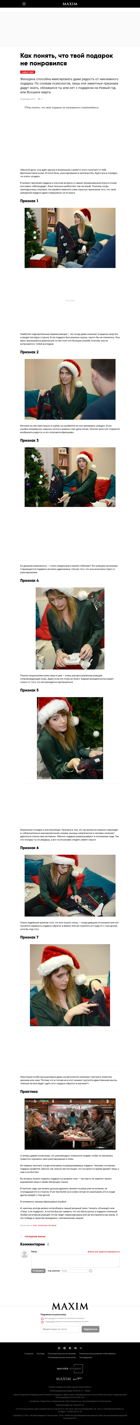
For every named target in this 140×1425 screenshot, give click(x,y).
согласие (51, 1318)
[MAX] (59, 1348)
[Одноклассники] (81, 1348)
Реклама (41, 1353)
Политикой (50, 1322)
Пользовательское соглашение (62, 1353)
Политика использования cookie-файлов (97, 1353)
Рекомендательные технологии (62, 1357)
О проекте (28, 1353)
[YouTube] (75, 1348)
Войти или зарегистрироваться (104, 1251)
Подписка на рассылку (53, 1314)
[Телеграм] (70, 1348)
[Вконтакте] (64, 1348)
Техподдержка (85, 1357)
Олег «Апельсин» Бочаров (44, 1225)
